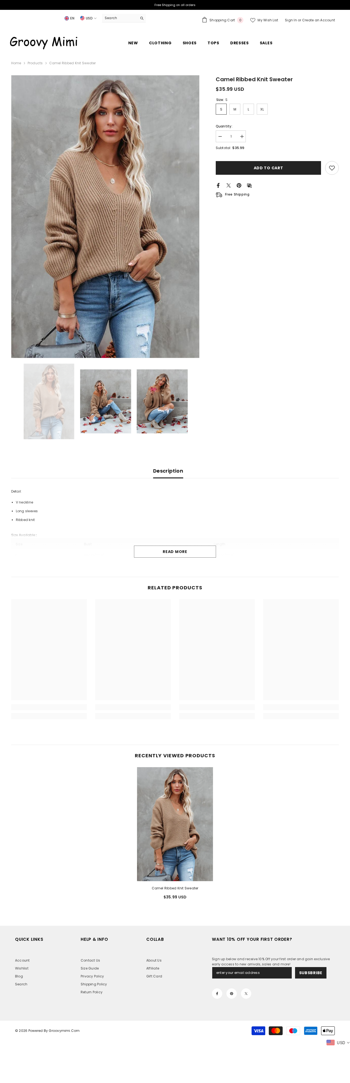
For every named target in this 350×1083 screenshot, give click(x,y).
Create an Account (318, 20)
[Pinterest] (239, 185)
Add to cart (268, 168)
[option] (105, 216)
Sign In (291, 20)
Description (168, 470)
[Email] (249, 185)
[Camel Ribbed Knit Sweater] (175, 824)
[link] (49, 707)
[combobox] (119, 18)
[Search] (124, 18)
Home (16, 63)
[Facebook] (218, 185)
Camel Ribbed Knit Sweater (175, 888)
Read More (175, 551)
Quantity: (224, 126)
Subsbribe (310, 973)
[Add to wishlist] (332, 168)
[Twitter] (228, 185)
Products (35, 63)
